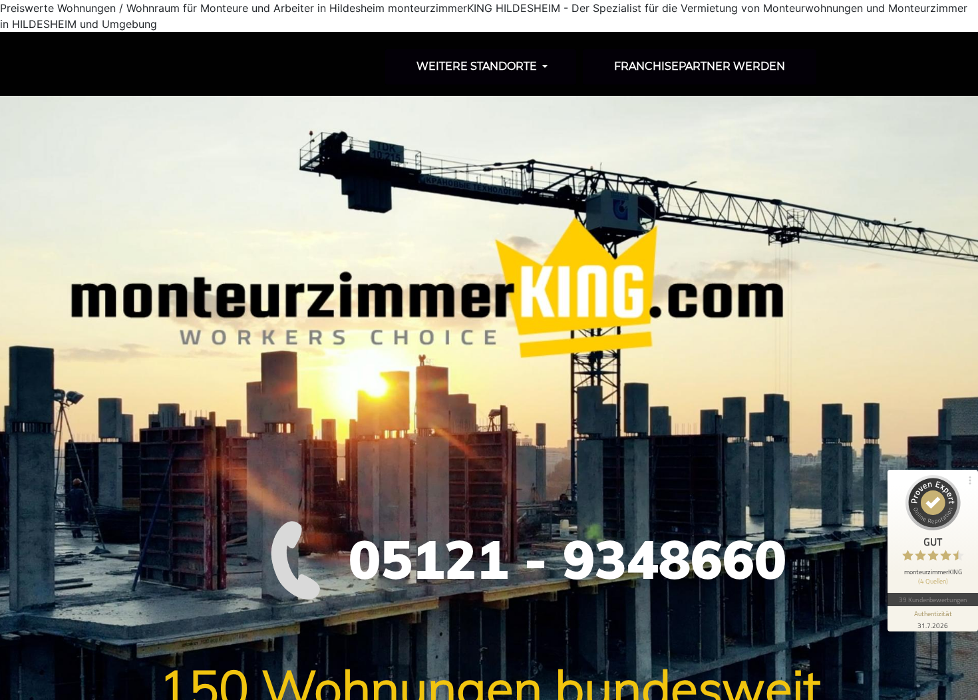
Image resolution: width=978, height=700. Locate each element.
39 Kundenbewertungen (933, 599)
